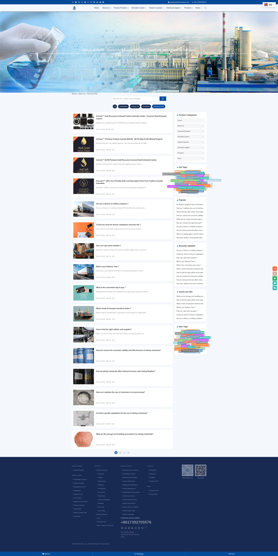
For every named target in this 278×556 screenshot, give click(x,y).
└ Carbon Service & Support (129, 507)
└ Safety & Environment (128, 503)
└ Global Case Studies (128, 496)
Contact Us (135, 106)
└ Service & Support (78, 505)
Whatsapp (138, 554)
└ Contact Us (151, 474)
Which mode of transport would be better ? (113, 308)
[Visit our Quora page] (85, 2)
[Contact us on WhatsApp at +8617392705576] (275, 278)
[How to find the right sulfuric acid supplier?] (83, 334)
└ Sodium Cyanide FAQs (79, 512)
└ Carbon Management (128, 488)
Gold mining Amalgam (190, 345)
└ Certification (151, 470)
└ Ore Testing (100, 511)
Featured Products (184, 131)
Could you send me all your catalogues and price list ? (118, 225)
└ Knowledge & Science (79, 479)
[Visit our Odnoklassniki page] (88, 2)
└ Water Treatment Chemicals (104, 525)
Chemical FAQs (92, 94)
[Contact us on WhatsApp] (122, 528)
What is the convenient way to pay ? (111, 287)
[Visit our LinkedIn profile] (145, 527)
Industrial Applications (189, 184)
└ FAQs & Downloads (127, 514)
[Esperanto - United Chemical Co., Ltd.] (74, 8)
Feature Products (120, 8)
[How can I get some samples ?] (83, 251)
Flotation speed (189, 352)
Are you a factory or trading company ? (112, 204)
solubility (196, 340)
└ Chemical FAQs (152, 481)
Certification (123, 106)
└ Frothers (99, 477)
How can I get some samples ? (108, 246)
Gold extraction (190, 174)
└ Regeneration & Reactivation (130, 492)
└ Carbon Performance (128, 481)
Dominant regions (173, 8)
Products (187, 8)
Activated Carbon (138, 8)
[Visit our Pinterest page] (97, 2)
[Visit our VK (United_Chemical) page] (94, 2)
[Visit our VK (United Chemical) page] (91, 2)
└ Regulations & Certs (78, 487)
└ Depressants (100, 481)
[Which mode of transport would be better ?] (83, 314)
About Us (105, 8)
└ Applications (76, 490)
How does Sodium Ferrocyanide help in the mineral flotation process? (200, 238)
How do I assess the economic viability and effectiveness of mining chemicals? (128, 350)
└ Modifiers (99, 503)
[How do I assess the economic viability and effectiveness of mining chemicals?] (83, 355)
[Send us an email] (128, 528)
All (115, 106)
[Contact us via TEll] (132, 528)
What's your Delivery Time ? (107, 266)
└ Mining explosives (101, 514)
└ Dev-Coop (99, 507)
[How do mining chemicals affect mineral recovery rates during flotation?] (83, 376)
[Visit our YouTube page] (100, 2)
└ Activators (99, 485)
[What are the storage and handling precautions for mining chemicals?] (83, 439)
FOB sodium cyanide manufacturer (191, 179)
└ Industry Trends (77, 494)
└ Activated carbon (101, 522)
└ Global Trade (76, 509)
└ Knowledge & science (128, 474)
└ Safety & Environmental (79, 501)
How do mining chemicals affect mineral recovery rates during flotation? (125, 371)
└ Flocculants (100, 492)
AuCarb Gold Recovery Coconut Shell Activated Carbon (201, 183)
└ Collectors (99, 474)
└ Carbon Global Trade (128, 511)
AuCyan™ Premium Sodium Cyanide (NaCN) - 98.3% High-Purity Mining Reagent (129, 139)
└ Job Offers (151, 477)
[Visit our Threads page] (79, 2)
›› (128, 452)
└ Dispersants (100, 496)
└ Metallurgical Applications (129, 485)
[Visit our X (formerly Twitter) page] (82, 2)
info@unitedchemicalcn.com (179, 2)
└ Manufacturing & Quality (129, 477)
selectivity (186, 339)
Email (232, 554)
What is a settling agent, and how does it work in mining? (195, 234)
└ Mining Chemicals (101, 470)
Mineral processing (192, 350)
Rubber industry (190, 335)
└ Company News (153, 490)
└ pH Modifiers (100, 488)
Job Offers (146, 106)
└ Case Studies (77, 498)
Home (96, 8)
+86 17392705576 (200, 2)
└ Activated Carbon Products (129, 470)
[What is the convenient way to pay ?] (83, 293)
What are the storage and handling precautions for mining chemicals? (124, 434)
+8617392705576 (136, 522)
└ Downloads (76, 516)
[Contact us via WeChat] (125, 528)
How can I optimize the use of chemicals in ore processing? (120, 392)
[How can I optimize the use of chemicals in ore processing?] (83, 397)
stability (191, 340)
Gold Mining (192, 189)
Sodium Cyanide (155, 8)
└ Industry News (152, 494)
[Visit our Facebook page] (73, 2)
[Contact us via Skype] (142, 528)
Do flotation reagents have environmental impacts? (193, 204)
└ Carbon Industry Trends (129, 499)
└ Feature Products (78, 470)
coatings (189, 192)
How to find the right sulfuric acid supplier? (114, 329)
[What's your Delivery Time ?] (83, 272)
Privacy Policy (104, 544)
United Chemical (192, 172)
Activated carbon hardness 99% (195, 192)
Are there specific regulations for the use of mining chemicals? (122, 413)
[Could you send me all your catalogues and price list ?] (83, 230)
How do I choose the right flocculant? (189, 223)
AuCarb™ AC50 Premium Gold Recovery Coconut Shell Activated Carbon (126, 160)
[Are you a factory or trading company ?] (83, 209)
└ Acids (97, 518)
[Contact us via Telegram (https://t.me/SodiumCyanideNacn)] (103, 2)
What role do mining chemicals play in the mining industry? (196, 219)
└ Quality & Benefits (78, 483)
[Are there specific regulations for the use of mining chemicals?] (83, 418)
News (198, 8)
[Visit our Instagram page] (76, 2)
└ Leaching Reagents (102, 499)
